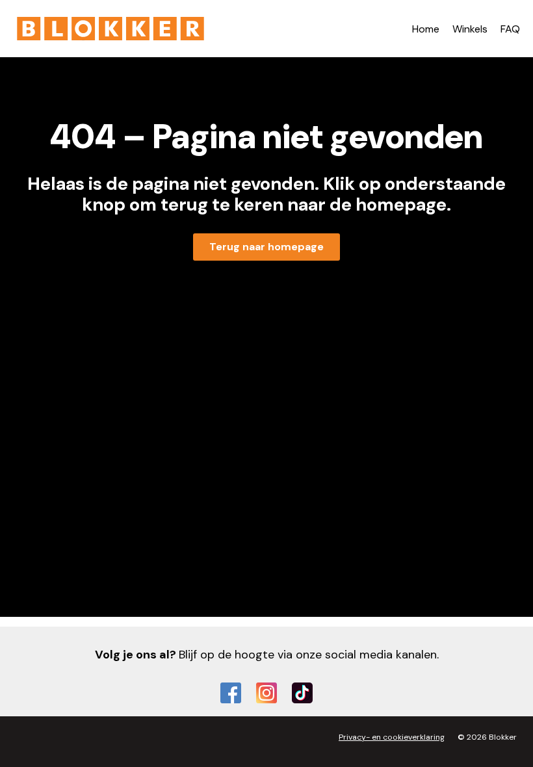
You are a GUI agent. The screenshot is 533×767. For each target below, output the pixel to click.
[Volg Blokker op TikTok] (302, 692)
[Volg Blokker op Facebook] (230, 692)
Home (425, 29)
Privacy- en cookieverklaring (392, 737)
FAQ (510, 29)
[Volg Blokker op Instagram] (266, 692)
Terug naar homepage (266, 247)
